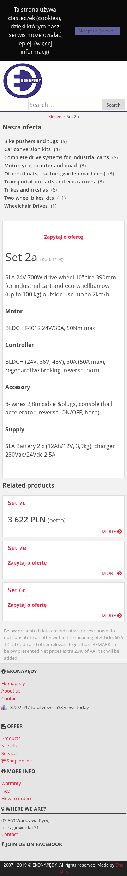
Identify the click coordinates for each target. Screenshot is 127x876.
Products (10, 738)
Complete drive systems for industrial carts (56, 157)
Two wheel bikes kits (29, 197)
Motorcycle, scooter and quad (40, 165)
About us (10, 691)
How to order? (16, 798)
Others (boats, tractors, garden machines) (54, 173)
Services (9, 753)
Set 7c (17, 502)
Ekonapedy (13, 683)
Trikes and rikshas (26, 189)
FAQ (5, 791)
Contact (9, 698)
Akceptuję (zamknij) (97, 31)
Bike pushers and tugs (31, 141)
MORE (109, 531)
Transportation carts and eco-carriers (49, 181)
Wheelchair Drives (26, 205)
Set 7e (17, 547)
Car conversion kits (27, 149)
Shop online (19, 761)
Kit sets (55, 117)
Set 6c (17, 590)
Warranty (11, 783)
